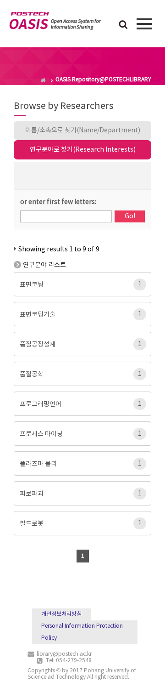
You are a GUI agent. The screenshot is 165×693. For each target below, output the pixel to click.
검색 (123, 25)
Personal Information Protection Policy (82, 632)
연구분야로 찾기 (83, 149)
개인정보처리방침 (61, 614)
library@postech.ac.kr (64, 654)
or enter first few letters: (58, 202)
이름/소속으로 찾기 (82, 130)
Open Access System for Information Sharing (55, 22)
